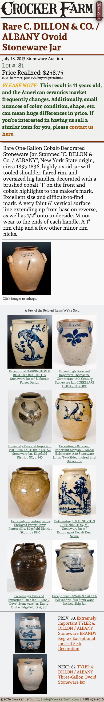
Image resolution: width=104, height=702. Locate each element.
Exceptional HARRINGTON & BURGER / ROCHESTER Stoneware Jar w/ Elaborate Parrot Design (29, 376)
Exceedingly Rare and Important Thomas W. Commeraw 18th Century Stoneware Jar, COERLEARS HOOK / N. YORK (74, 378)
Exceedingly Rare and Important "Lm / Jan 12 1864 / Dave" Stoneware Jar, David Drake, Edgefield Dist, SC (29, 601)
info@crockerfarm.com (61, 699)
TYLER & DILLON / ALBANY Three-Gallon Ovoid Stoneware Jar (77, 674)
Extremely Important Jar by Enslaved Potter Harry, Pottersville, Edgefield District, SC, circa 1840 (30, 526)
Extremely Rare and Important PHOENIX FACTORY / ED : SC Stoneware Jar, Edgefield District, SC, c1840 (29, 451)
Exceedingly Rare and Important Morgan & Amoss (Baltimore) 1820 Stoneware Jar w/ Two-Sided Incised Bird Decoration (74, 453)
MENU (99, 11)
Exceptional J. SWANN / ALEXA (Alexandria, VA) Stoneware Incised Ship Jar (74, 599)
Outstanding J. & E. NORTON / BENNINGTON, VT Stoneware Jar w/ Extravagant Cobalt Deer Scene (74, 528)
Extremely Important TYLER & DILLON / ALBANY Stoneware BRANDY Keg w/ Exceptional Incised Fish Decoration (77, 633)
